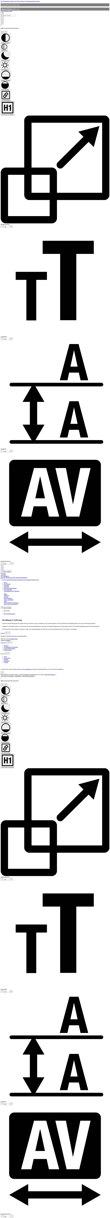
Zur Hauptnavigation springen (32, 1)
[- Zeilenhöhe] (2, 451)
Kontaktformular (13, 639)
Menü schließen (7, 571)
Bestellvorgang (8, 650)
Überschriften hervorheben (7, 114)
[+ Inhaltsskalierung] (11, 226)
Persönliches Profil (11, 577)
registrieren (6, 576)
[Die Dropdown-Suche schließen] (2, 20)
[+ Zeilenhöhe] (11, 451)
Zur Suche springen (19, 1)
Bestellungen (24, 577)
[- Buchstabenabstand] (2, 563)
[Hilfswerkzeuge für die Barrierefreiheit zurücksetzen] (2, 32)
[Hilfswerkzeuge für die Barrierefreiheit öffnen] (1, 25)
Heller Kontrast (4, 69)
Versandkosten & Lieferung (11, 647)
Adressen (18, 577)
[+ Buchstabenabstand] (12, 563)
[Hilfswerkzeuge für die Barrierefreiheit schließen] (5, 32)
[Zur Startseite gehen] (6, 11)
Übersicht (3, 577)
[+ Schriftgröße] (11, 338)
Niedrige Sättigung (5, 80)
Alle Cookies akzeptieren (28, 676)
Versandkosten (28, 669)
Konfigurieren (18, 676)
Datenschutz (7, 658)
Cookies (6, 662)
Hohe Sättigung (5, 89)
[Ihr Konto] (2, 568)
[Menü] (2, 13)
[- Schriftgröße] (2, 338)
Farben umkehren (5, 42)
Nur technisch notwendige (7, 676)
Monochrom (4, 50)
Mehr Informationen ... (50, 674)
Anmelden (3, 574)
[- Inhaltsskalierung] (2, 226)
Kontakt (6, 659)
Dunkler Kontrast (5, 60)
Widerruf (6, 645)
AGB (5, 656)
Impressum (6, 661)
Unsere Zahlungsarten (9, 648)
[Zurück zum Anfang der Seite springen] (2, 672)
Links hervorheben (5, 100)
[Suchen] (2, 17)
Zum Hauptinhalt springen (7, 1)
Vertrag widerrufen (5, 640)
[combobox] (8, 15)
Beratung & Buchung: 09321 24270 (10, 5)
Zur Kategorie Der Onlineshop (11, 591)
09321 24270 (23, 636)
